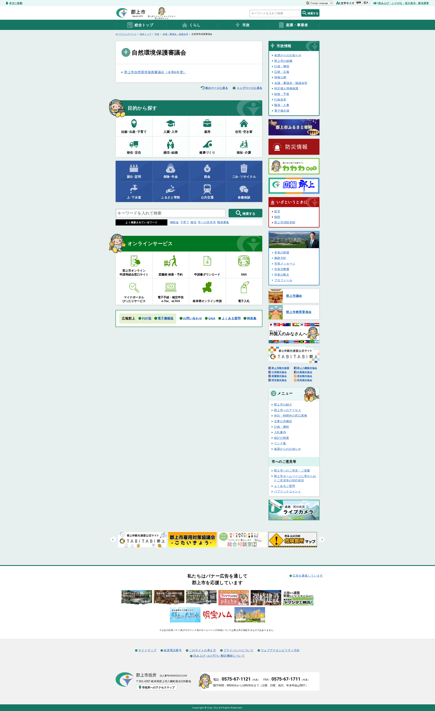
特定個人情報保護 (286, 88)
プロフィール (283, 280)
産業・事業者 (297, 25)
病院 (277, 217)
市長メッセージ (284, 263)
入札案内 (280, 432)
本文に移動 (15, 3)
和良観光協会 (304, 380)
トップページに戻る (249, 87)
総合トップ (144, 25)
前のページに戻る (216, 87)
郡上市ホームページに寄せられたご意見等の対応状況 (295, 478)
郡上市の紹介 (283, 404)
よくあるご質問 (284, 486)
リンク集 (280, 443)
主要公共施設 (283, 421)
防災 (277, 211)
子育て (184, 222)
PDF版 (147, 318)
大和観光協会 (279, 372)
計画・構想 (281, 66)
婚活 (193, 222)
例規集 (251, 318)
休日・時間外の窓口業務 (290, 415)
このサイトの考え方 (202, 650)
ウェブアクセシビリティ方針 (280, 650)
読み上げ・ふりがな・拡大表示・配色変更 (403, 3)
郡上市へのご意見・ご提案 (292, 470)
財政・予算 (281, 94)
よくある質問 (231, 318)
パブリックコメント (287, 491)
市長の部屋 (281, 252)
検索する (313, 13)
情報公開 (280, 77)
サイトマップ (147, 650)
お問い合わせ (192, 318)
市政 (246, 25)
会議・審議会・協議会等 (175, 34)
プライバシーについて (238, 650)
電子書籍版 (165, 318)
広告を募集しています (308, 575)
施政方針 (280, 258)
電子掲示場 (281, 110)
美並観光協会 (304, 376)
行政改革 (280, 99)
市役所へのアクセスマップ (158, 687)
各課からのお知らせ (287, 55)
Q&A (211, 318)
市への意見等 (207, 222)
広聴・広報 (281, 72)
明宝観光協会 (279, 380)
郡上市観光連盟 (280, 368)
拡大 (366, 2)
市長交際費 (281, 269)
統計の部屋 (281, 438)
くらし (195, 25)
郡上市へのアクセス (287, 410)
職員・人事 (281, 105)
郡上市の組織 (283, 61)
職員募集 (223, 222)
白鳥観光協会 (304, 372)
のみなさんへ (288, 333)
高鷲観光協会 (279, 376)
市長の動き (281, 274)
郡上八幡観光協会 (307, 368)
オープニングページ (126, 34)
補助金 (174, 222)
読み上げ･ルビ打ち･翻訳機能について (219, 655)
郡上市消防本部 (284, 222)
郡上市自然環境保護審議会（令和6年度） (155, 72)
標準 (358, 2)
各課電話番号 (173, 650)
